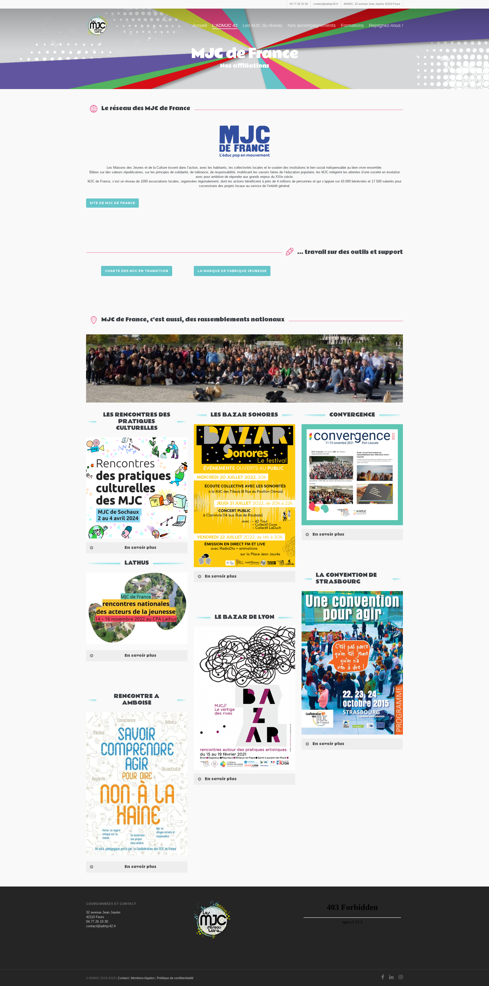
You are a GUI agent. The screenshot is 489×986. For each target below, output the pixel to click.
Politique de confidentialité (175, 978)
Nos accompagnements (312, 25)
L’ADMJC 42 (225, 25)
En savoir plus (140, 548)
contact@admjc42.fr (325, 3)
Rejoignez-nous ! (386, 25)
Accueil (199, 25)
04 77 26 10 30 (299, 3)
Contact (123, 978)
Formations (352, 25)
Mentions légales (143, 978)
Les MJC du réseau (262, 25)
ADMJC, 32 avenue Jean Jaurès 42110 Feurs (372, 3)
